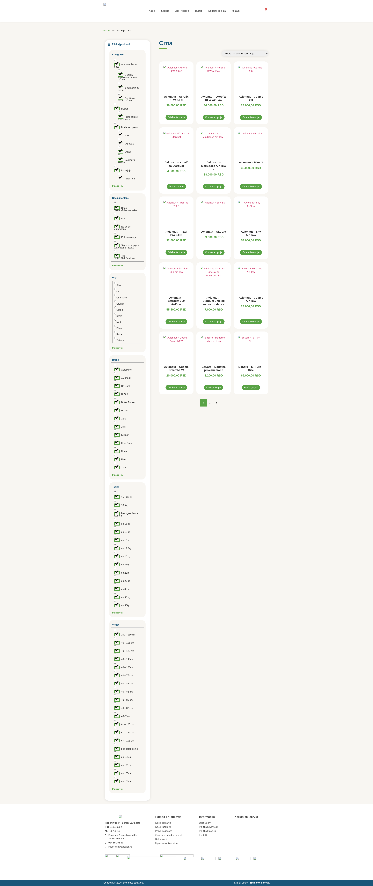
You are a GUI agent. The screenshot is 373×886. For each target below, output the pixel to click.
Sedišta (165, 11)
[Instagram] (236, 823)
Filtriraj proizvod (121, 44)
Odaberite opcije (176, 117)
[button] (127, 43)
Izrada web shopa (260, 882)
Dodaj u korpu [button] (176, 186)
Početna (106, 30)
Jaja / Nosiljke (182, 11)
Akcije (152, 11)
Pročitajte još (251, 387)
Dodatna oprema (217, 11)
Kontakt (235, 11)
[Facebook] (243, 823)
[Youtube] (249, 823)
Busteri (199, 11)
